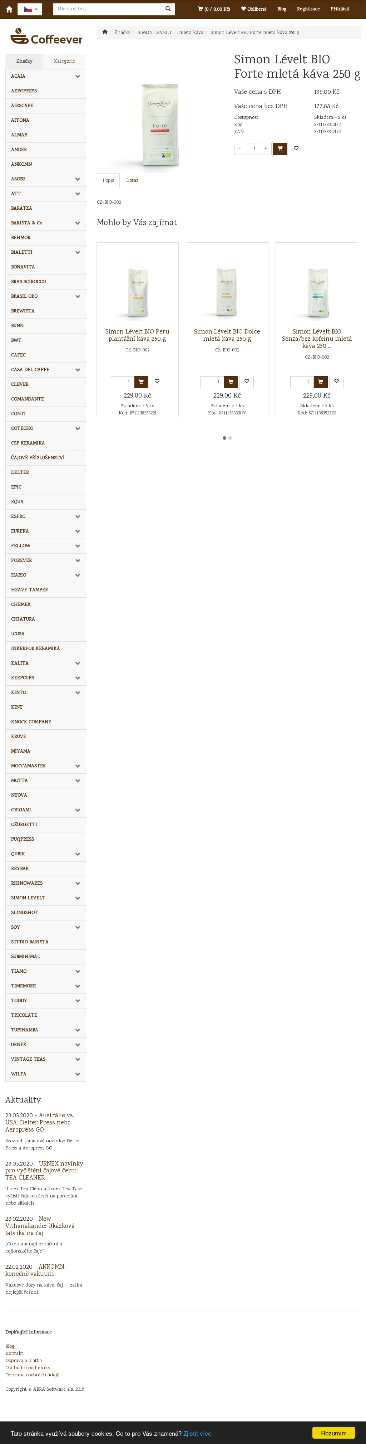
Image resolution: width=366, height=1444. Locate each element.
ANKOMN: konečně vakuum (35, 1271)
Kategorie (64, 61)
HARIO (18, 575)
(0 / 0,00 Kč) (216, 9)
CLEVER (20, 384)
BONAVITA (23, 267)
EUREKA (20, 531)
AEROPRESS (24, 91)
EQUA (17, 502)
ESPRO (18, 516)
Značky (24, 61)
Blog (281, 9)
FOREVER (21, 560)
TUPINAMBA (24, 1030)
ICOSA (18, 634)
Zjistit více (197, 1433)
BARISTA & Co (26, 223)
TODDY (19, 1001)
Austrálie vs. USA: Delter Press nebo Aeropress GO (39, 1123)
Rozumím (334, 1432)
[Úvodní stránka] (104, 33)
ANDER (19, 150)
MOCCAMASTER (28, 766)
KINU (17, 707)
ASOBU (18, 179)
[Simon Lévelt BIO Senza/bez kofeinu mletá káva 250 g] (317, 285)
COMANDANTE (27, 399)
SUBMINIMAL (25, 957)
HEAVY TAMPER (29, 590)
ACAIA (18, 76)
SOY (15, 927)
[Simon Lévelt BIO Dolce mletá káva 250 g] (227, 285)
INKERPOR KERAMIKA (35, 648)
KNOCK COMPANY (31, 722)
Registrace (308, 9)
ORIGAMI (21, 810)
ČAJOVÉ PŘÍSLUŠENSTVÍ (38, 458)
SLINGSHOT (24, 913)
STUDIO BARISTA (30, 942)
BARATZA (21, 208)
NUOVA (19, 795)
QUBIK (18, 854)
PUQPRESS (22, 839)
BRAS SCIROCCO (28, 282)
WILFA (18, 1074)
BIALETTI (22, 252)
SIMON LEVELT (28, 898)
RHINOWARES (27, 883)
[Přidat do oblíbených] (296, 149)
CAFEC (18, 355)
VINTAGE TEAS (28, 1059)
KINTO (18, 692)
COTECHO (22, 428)
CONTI (18, 414)
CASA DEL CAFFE (30, 370)
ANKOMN (21, 164)
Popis (108, 180)
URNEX (18, 1045)
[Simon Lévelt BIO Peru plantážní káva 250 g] (137, 285)
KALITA (20, 663)
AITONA (20, 120)
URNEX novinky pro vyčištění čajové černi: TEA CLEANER (44, 1171)
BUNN (17, 326)
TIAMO (18, 971)
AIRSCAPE (22, 106)
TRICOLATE (24, 1015)
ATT (16, 194)
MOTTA (19, 780)
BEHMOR (20, 238)
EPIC (16, 487)
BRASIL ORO (24, 296)
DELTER (20, 472)
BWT (16, 340)
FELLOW (20, 546)
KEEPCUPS (22, 678)
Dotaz (132, 180)
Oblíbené (256, 9)
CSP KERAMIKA (28, 443)
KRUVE (18, 736)
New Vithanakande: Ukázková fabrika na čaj (40, 1226)
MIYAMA (20, 751)
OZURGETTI (24, 824)
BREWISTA (23, 311)
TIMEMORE (23, 986)
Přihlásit (340, 9)
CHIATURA (23, 619)
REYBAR (20, 868)
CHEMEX (21, 604)
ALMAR (19, 135)
